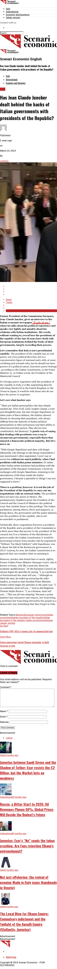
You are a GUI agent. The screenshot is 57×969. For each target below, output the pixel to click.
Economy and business (18, 14)
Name (4, 711)
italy (47, 620)
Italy (8, 8)
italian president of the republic (28, 617)
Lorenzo (4, 161)
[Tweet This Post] (31, 289)
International (12, 11)
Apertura (20, 614)
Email (3, 716)
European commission (35, 614)
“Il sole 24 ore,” (41, 322)
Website (4, 722)
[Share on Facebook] (31, 286)
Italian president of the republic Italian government (25, 619)
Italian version (13, 17)
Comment (5, 687)
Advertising (11, 957)
